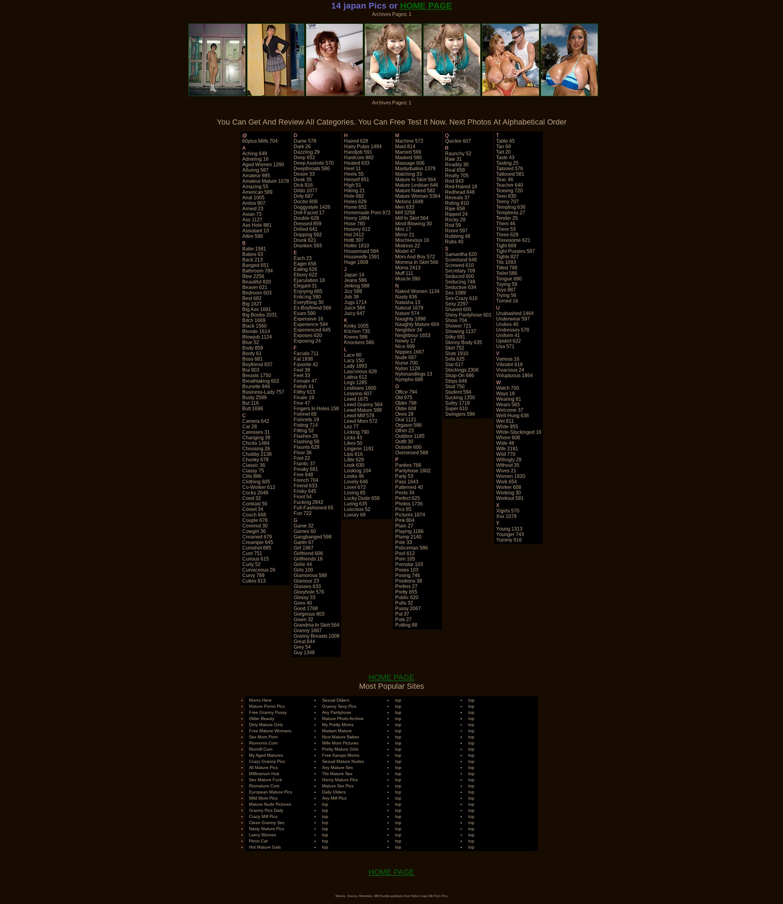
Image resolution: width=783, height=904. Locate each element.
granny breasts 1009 (317, 636)
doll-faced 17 (309, 212)
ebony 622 (305, 274)
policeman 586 (411, 547)
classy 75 (253, 470)
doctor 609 (305, 201)
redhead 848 (460, 192)
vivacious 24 (510, 370)
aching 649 (254, 153)
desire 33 (304, 174)
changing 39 (256, 437)
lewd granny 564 (363, 404)
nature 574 (407, 313)
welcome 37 (509, 410)
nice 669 (405, 346)
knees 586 (356, 336)
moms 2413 (408, 267)
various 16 (507, 359)
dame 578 (305, 141)
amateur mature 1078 (265, 181)
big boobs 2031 (259, 314)
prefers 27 (406, 586)
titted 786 (507, 267)
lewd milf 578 (359, 415)
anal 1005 (253, 197)
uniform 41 (508, 335)
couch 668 (254, 514)
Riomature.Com (264, 785)
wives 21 (506, 470)
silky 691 (455, 336)
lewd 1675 (356, 399)
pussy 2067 (408, 608)
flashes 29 (306, 436)
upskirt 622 (508, 340)
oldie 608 (405, 408)
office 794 (406, 392)
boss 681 (252, 359)
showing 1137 (460, 331)
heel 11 (352, 168)
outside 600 (408, 447)
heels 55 (354, 174)
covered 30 (255, 525)
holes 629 (355, 201)
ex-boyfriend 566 (312, 307)
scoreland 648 (461, 259)
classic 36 (253, 465)
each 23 (303, 258)
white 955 (507, 426)
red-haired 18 (461, 186)
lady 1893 (355, 366)
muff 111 (404, 273)
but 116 (250, 403)
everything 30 (309, 302)
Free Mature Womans (270, 730)
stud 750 (455, 386)
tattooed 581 (510, 174)
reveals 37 (457, 197)
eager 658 (305, 263)
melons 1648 (409, 201)
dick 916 (303, 185)
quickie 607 (458, 141)
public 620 (406, 597)
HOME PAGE (426, 5)
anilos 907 (253, 203)
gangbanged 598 (313, 536)
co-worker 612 (258, 487)
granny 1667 (308, 630)
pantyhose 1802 (413, 470)
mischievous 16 (412, 240)
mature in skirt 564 (415, 179)
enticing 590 (307, 296)
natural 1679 (409, 307)
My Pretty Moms (338, 724)
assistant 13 (255, 230)
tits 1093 (506, 262)
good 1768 (306, 608)
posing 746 (407, 575)
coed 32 (251, 498)
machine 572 (409, 141)
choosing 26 (256, 448)
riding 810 (457, 203)
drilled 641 (305, 229)
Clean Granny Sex (266, 822)
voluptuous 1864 (514, 375)
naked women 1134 (417, 291)
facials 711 (306, 353)
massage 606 (410, 163)
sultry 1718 (457, 403)
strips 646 (456, 381)
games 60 (305, 531)
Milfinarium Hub (264, 773)
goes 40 (303, 603)
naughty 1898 (410, 318)
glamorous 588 (310, 575)
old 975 (403, 397)
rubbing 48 (457, 236)
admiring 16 (255, 159)
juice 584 (354, 307)
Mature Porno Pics (267, 706)
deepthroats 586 (312, 168)
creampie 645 (257, 542)
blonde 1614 (256, 331)
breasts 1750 (256, 375)
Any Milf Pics (334, 798)
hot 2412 (354, 234)
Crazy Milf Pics (263, 816)
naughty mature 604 (417, 324)
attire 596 (252, 236)
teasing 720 (509, 190)
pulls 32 (404, 603)
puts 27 (403, 619)
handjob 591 (358, 152)
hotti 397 (354, 240)
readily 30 (457, 164)
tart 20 (503, 152)
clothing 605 (256, 481)
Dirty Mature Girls (266, 724)
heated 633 (356, 163)
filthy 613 (304, 392)
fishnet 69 (305, 414)
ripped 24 (456, 214)
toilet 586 (506, 273)
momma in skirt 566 (416, 262)
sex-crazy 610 (461, 298)
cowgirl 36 (254, 531)
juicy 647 (354, 313)
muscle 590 (407, 278)
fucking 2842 (308, 502)
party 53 (404, 476)
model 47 (405, 251)
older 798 (406, 403)
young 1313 (509, 528)
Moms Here (260, 700)
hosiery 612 (357, 229)
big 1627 (252, 303)
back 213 (252, 259)
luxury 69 (355, 514)
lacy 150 (354, 360)
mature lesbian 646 (416, 185)
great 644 (304, 641)
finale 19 (304, 397)
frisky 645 (305, 491)
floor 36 (303, 452)
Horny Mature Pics (340, 779)
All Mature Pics (263, 767)
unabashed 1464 (515, 313)
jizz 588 (353, 291)
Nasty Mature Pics (266, 828)
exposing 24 (307, 340)
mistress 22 (407, 245)
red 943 (454, 181)
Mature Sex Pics (338, 785)
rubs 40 (454, 241)
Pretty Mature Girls (340, 749)
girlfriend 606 (308, 553)
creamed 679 (257, 536)
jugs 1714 (355, 302)
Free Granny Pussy (268, 712)
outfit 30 (404, 441)
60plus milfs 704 (260, 141)
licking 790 (356, 432)
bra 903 (250, 370)
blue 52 (250, 342)
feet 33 (302, 375)
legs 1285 (355, 382)
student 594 (458, 392)
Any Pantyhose (336, 712)
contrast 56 (254, 503)
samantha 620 (461, 254)
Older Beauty (261, 718)
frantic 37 (304, 463)
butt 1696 (252, 408)
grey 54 (302, 647)
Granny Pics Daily (266, 810)
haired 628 (356, 141)
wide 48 (505, 443)
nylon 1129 (407, 368)
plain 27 (404, 525)
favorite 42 (306, 364)
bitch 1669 (253, 320)
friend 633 (305, 485)
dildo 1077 (305, 190)
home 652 (355, 207)
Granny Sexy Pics (339, 706)
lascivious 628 (360, 371)
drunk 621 (305, 240)
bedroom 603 (257, 292)
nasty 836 (406, 296)
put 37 (402, 614)
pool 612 (405, 553)
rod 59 (453, 225)
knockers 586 (359, 342)
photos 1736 (409, 503)
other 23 (404, 430)
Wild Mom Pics (263, 798)
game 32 (304, 525)
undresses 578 (512, 329)
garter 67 (304, 542)
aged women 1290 (263, 164)
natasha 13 (407, 302)
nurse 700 (406, 363)
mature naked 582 (415, 190)
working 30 (508, 492)
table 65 (505, 141)
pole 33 (403, 542)
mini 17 (403, 229)
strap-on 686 (459, 375)
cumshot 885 (256, 547)
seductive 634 (460, 287)
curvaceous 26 (258, 569)
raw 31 (453, 159)
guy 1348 (304, 652)
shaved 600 (458, 309)
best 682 (252, 298)
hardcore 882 (359, 157)
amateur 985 (256, 175)
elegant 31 (305, 285)
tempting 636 (510, 207)
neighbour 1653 (412, 335)
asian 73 (252, 214)
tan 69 (503, 146)
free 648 (303, 474)
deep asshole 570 (314, 163)
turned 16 (507, 300)
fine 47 (302, 403)
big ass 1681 (256, 309)
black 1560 (254, 325)
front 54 (303, 496)
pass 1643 (406, 481)
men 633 (404, 207)
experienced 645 (312, 329)
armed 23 (252, 208)
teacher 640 (509, 185)
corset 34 (252, 509)
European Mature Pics (270, 792)
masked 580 (408, 157)
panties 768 (408, 465)
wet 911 (505, 421)
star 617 (454, 364)
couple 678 (255, 520)
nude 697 (406, 357)
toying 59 (506, 284)
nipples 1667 (409, 351)
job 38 (351, 296)
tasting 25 (507, 163)
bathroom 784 (257, 270)
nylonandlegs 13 (413, 374)
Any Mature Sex (337, 767)
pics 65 (403, 509)
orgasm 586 (408, 425)
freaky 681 (306, 469)
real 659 (455, 170)
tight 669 (506, 245)
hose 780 (354, 223)
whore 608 (508, 437)
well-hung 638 (512, 415)
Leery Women (262, 834)
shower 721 (458, 325)
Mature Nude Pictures (270, 804)
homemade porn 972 (367, 212)
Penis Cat (258, 840)
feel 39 (302, 370)
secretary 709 (460, 270)
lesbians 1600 (360, 388)
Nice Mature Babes (340, 736)
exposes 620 (308, 335)
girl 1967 (304, 547)
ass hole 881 (257, 225)
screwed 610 (459, 265)
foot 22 (302, 458)
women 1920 (510, 476)
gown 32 (303, 619)
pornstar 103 (409, 564)
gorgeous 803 (309, 614)
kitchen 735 (357, 331)
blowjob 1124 (257, 336)
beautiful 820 (256, 281)
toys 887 (506, 289)
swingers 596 (460, 414)
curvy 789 (253, 575)
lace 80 (353, 355)
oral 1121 (405, 419)
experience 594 (311, 324)
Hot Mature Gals (265, 847)
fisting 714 (306, 425)
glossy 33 (304, 597)
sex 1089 (455, 292)
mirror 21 (404, 234)
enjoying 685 (308, 291)
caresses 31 (256, 432)
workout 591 (510, 498)
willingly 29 (508, 459)
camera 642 (255, 421)
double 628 (306, 218)
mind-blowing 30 (413, 223)
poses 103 (406, 569)
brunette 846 (256, 386)
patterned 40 (409, 487)
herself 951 (356, 179)
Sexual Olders (335, 700)
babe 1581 (254, 248)
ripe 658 (455, 208)
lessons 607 (358, 393)
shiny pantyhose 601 (468, 314)
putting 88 (406, 625)
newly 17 (405, 340)
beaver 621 (254, 287)
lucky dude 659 (362, 498)
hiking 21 (354, 190)
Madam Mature (337, 730)
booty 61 (252, 353)
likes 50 (353, 443)
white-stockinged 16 (518, 432)
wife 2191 (507, 448)
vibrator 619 (509, 364)
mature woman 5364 (417, 196)
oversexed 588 (411, 452)
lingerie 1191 (359, 448)
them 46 (505, 223)
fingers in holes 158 (316, 408)
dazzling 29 (307, 152)
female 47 (305, 381)
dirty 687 (303, 196)
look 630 (354, 465)
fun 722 (303, 513)
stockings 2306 (462, 370)
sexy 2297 (456, 303)
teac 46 (504, 179)
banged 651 (255, 265)
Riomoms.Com (263, 743)
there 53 (506, 229)
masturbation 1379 (415, 168)
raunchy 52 (458, 153)
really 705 (457, 175)
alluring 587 (255, 170)
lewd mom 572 (360, 421)
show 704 (456, 320)
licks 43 (353, 437)
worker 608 (508, 487)
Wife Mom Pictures (340, 743)
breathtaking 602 (260, 381)
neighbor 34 (408, 329)
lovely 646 (356, 481)
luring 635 (355, 503)
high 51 (352, 185)
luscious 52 (357, 509)
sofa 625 (455, 359)
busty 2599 (254, 397)
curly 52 (251, 564)
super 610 (456, 408)
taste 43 (505, 157)
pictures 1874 (410, 514)
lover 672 (355, 487)
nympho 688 (409, 379)
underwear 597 (513, 318)
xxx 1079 (506, 516)
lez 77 (351, 426)
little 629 (354, 459)
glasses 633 (307, 586)
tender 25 (507, 218)
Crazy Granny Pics (267, 761)
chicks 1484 (255, 443)
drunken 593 (308, 245)
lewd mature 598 (363, 410)
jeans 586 (355, 280)
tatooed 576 (509, 168)
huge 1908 (356, 262)
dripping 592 (308, 234)
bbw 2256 (253, 276)
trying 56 (506, 295)
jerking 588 (356, 285)
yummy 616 (509, 539)
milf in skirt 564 (412, 218)
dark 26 (302, 146)
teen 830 (506, 196)
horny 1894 (356, 218)
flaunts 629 (306, 447)
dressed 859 (307, 223)
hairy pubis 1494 (363, 146)
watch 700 (507, 388)
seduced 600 (459, 276)
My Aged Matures (266, 755)
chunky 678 (255, 459)
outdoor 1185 (410, 436)
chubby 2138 (257, 454)
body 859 (252, 348)
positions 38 (408, 580)
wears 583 (508, 404)
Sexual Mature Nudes (343, 761)
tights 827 (507, 256)
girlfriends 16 (308, 558)
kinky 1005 (356, 325)
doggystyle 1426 (312, 207)
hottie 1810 (356, 245)
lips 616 (353, 454)
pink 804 (404, 520)
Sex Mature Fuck (265, 779)
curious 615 (255, 558)
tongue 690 (509, 278)
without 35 (507, 465)
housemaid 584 (361, 251)
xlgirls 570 (507, 510)
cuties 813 (254, 580)
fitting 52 (304, 430)
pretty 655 (406, 592)
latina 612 (355, 377)
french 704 (306, 480)
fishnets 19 (306, 419)
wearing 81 (508, 399)
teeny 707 (507, 201)
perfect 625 (407, 498)
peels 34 (404, 492)
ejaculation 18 (309, 280)
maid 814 (405, 146)
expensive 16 (308, 318)
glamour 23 (306, 580)
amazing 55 (255, 186)
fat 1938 (303, 359)
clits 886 (252, 476)
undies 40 (507, 324)
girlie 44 (303, 564)
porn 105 (405, 558)
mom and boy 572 (415, 256)
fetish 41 (304, 386)
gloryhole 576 (309, 592)
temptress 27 (510, 212)
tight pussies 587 (515, 251)
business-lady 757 (263, 392)
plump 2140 (408, 536)
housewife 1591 (362, 256)
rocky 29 (455, 219)
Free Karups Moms (340, 755)
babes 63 (252, 254)
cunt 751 (252, 553)
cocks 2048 (255, 492)
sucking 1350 (460, 397)
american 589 (257, 192)
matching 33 (408, 174)
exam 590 (305, 313)
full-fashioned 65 (313, 507)
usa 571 (505, 346)
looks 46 (354, 476)
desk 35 (303, 179)
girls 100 (303, 569)
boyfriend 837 (257, 364)
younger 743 (510, 534)
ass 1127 (252, 219)
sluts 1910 (456, 353)
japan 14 (354, 274)
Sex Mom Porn (263, 736)
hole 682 (354, 196)
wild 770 (505, 454)
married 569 (408, 152)
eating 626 (305, 269)
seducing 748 (460, 281)
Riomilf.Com (261, 749)
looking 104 (357, 470)
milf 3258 (405, 212)
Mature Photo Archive (343, 718)
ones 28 (404, 414)
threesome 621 (513, 240)
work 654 (506, 481)
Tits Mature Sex (337, 773)
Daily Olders (334, 792)
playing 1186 (409, 531)
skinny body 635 (463, 342)
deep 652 (304, 157)
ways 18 (505, 393)
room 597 (456, 230)
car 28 (249, 426)
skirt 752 (454, 348)
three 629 (507, 234)
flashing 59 (306, 441)
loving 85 (355, 492)
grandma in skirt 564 (317, 625)
